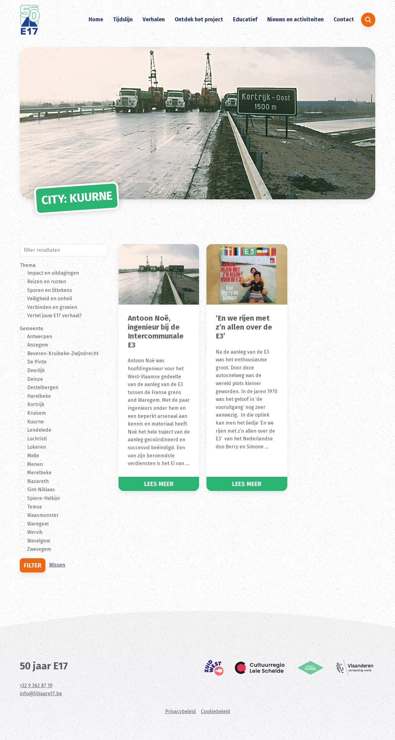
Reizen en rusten (46, 282)
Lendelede (39, 430)
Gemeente (31, 328)
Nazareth (38, 481)
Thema (27, 265)
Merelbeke (39, 473)
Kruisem (36, 413)
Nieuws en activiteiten (295, 19)
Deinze (35, 379)
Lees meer (158, 484)
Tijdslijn (123, 19)
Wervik (35, 532)
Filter (32, 565)
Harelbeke (39, 396)
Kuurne (35, 422)
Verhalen (154, 19)
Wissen (57, 565)
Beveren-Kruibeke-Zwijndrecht (62, 353)
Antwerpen (39, 336)
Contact (344, 19)
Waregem (38, 524)
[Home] (30, 20)
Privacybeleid (180, 711)
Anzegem (37, 345)
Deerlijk (36, 370)
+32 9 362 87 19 (36, 685)
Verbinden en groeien (52, 307)
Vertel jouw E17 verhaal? (54, 315)
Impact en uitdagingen (53, 273)
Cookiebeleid (215, 711)
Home (96, 19)
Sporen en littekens (49, 290)
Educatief (245, 19)
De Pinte (37, 362)
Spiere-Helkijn (43, 498)
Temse (34, 507)
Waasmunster (43, 515)
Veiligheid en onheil (49, 298)
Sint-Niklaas (41, 490)
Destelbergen (42, 387)
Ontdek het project (199, 19)
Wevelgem (38, 541)
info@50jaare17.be (41, 693)
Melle (33, 456)
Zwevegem (39, 549)
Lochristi (37, 439)
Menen (35, 464)
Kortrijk (35, 404)
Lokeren (36, 447)
